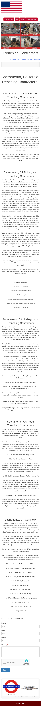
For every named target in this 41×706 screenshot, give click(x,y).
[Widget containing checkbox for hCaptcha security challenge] (15, 662)
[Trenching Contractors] (20, 687)
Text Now (21, 704)
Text (22, 19)
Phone (3, 637)
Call (17, 19)
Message (4, 645)
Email (3, 630)
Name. (3, 623)
